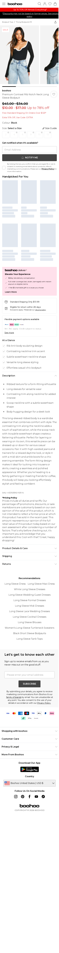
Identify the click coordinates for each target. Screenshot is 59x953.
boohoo (6, 90)
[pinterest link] (22, 796)
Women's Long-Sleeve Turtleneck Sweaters (29, 628)
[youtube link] (36, 796)
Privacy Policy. (44, 703)
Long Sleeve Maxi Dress (41, 584)
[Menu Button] (3, 4)
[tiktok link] (43, 796)
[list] (29, 9)
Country (29, 776)
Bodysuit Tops (7, 22)
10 (39, 134)
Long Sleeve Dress (15, 584)
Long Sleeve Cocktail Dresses (29, 617)
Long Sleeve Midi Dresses (29, 606)
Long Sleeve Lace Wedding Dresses (29, 611)
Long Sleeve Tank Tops (29, 639)
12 (48, 134)
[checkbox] (3, 167)
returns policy (40, 310)
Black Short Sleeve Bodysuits (29, 633)
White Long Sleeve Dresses (29, 589)
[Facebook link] (29, 796)
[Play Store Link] (29, 769)
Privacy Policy (48, 169)
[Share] (55, 22)
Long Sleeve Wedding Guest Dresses (29, 595)
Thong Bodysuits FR (24, 22)
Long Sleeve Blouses (29, 622)
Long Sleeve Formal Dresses (29, 600)
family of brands (13, 697)
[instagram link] (15, 796)
